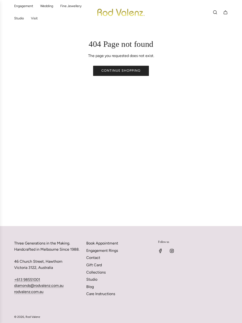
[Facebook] (160, 251)
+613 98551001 (27, 279)
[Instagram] (172, 251)
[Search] (215, 12)
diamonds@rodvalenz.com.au (39, 285)
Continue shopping (121, 71)
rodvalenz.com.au (28, 291)
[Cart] (225, 12)
